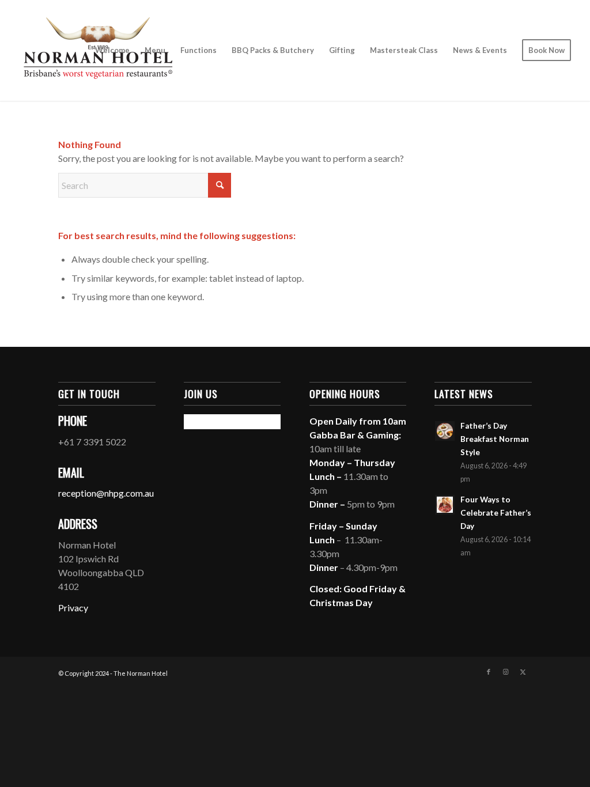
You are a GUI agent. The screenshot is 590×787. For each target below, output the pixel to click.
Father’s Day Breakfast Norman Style (494, 439)
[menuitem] (112, 50)
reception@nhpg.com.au (106, 492)
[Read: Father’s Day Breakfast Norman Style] (444, 431)
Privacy (73, 607)
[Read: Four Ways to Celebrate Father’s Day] (444, 504)
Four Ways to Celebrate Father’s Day (495, 513)
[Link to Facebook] (488, 671)
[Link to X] (523, 671)
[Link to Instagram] (506, 671)
